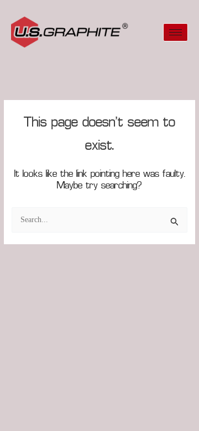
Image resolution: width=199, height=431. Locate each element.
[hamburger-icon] (175, 32)
